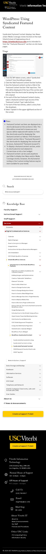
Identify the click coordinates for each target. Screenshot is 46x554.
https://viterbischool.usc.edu (14, 41)
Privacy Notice (21, 551)
